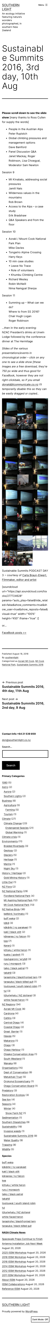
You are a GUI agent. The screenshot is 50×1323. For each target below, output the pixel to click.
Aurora (7, 791)
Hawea (7, 1036)
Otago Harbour (12, 1049)
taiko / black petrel (14, 968)
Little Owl (7, 882)
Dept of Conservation (16, 1072)
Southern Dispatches (14, 1122)
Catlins (7, 1018)
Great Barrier (11, 1031)
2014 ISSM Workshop (14, 1266)
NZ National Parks (12, 891)
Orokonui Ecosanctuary (17, 1081)
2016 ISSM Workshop (14, 1261)
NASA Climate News (13, 1232)
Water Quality (11, 1140)
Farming (10, 809)
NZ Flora (7, 886)
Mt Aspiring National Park (18, 900)
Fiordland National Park (17, 895)
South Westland (12, 1058)
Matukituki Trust (13, 1076)
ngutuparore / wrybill (15, 959)
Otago (7, 1045)
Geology (8, 850)
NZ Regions (8, 1004)
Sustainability (9, 1126)
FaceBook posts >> (14, 632)
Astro (5, 787)
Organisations (10, 1067)
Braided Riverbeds (14, 846)
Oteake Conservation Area (19, 1054)
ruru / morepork (12, 963)
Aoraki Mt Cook (26, 661)
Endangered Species (17, 827)
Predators (7, 1090)
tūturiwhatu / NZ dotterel (18, 995)
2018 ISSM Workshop (14, 1257)
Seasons (6, 1104)
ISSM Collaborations (13, 1284)
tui (5, 991)
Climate (6, 818)
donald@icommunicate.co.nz (20, 384)
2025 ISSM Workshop (14, 1252)
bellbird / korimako (14, 913)
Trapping (7, 1144)
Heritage (8, 859)
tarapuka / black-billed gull (18, 981)
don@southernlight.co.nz (16, 740)
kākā (6, 923)
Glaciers (8, 855)
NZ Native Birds (11, 909)
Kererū (7, 945)
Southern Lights (13, 796)
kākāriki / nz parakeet (16, 927)
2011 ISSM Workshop (14, 1275)
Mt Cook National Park (16, 904)
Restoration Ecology (13, 1095)
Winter (7, 1108)
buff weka (9, 918)
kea (6, 941)
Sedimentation (10, 1117)
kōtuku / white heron (15, 950)
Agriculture (10, 805)
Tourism (8, 814)
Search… (7, 746)
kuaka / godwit (12, 954)
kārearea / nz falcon (15, 936)
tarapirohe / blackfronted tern (20, 977)
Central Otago (12, 1022)
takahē (7, 972)
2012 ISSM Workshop (14, 1270)
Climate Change (13, 823)
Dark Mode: (38, 1319)
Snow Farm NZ (13, 1113)
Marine (7, 864)
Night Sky (9, 868)
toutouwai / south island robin (20, 986)
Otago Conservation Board (19, 1085)
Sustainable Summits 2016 (30, 664)
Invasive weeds (12, 1131)
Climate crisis (9, 836)
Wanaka (8, 1063)
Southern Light (16, 1305)
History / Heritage (12, 873)
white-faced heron (14, 1000)
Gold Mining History (15, 877)
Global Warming (14, 832)
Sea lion (6, 1099)
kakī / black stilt (12, 932)
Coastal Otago (12, 1027)
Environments (10, 841)
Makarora (9, 1040)
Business (7, 800)
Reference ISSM (11, 1288)
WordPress (31, 1311)
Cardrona (9, 1013)
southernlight (11, 657)
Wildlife (6, 1149)
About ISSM (8, 1279)
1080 (4, 782)
